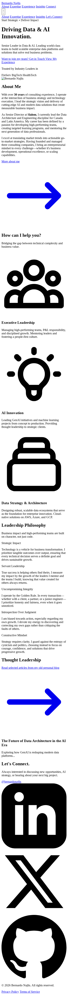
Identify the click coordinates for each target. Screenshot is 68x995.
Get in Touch (37, 58)
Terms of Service (30, 991)
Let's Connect (54, 16)
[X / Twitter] (34, 913)
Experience (28, 6)
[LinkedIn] (34, 847)
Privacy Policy (10, 991)
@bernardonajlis (11, 781)
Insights (40, 6)
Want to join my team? (15, 58)
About (5, 6)
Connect (51, 6)
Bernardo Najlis (11, 3)
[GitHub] (34, 978)
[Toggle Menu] (3, 11)
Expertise (15, 6)
